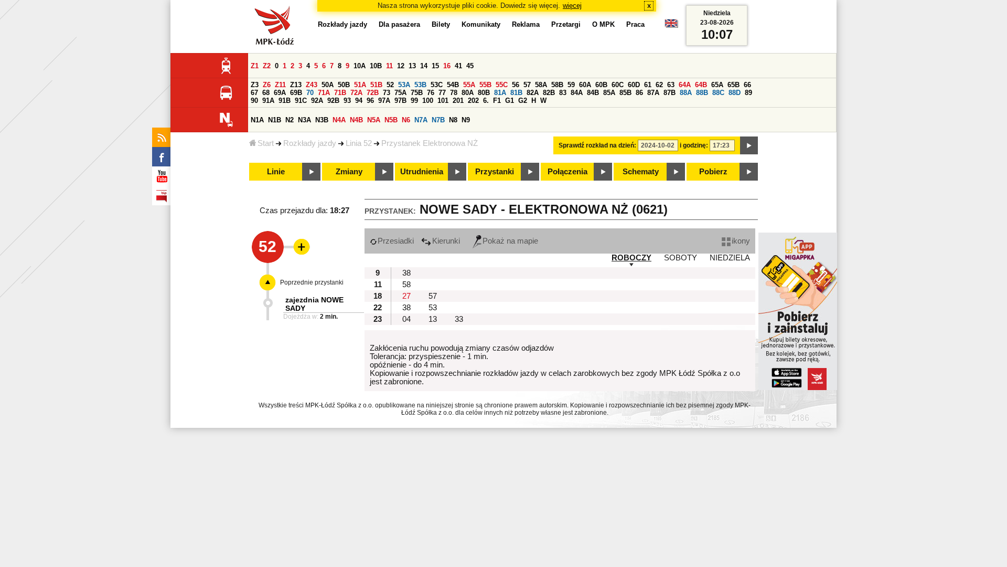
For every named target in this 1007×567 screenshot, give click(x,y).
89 (748, 93)
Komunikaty (481, 24)
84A (577, 93)
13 (412, 66)
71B (340, 93)
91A (268, 100)
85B (625, 93)
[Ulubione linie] (298, 247)
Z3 (255, 85)
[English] (671, 26)
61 (647, 85)
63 (670, 85)
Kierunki (446, 241)
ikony (741, 241)
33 (459, 319)
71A (324, 93)
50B (344, 85)
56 (515, 85)
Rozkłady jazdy (309, 143)
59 (571, 85)
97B (400, 100)
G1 (509, 100)
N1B (274, 120)
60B (601, 85)
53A (404, 85)
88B (702, 93)
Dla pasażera (399, 24)
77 (442, 93)
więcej (572, 5)
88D (735, 93)
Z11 (280, 85)
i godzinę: (694, 145)
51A (360, 85)
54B (453, 85)
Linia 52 (359, 143)
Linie (276, 171)
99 (414, 100)
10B (376, 66)
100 (427, 100)
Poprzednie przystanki (312, 282)
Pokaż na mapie (510, 241)
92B (333, 100)
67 (254, 93)
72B (373, 93)
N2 (289, 120)
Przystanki (494, 171)
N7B (438, 120)
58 (406, 284)
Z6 (267, 85)
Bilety (441, 24)
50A (328, 85)
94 (358, 100)
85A (609, 93)
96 (370, 100)
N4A (339, 120)
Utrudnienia (421, 171)
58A (541, 85)
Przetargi (566, 24)
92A (317, 100)
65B (733, 85)
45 (470, 66)
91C (301, 100)
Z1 (255, 66)
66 (747, 85)
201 (458, 100)
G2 (522, 100)
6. (486, 100)
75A (400, 93)
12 (400, 66)
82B (549, 93)
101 (442, 100)
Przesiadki (396, 241)
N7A (420, 120)
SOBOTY (680, 258)
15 (435, 66)
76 (430, 93)
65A (717, 85)
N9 (466, 120)
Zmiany (349, 171)
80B (484, 93)
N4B (356, 120)
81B (516, 93)
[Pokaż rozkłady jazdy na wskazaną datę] (749, 145)
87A (653, 93)
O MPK (603, 24)
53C (437, 85)
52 (390, 85)
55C (502, 85)
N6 (406, 120)
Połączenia (567, 171)
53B (420, 85)
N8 (453, 120)
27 (406, 296)
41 (458, 66)
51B (376, 85)
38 (406, 273)
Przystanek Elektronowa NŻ (429, 143)
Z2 (267, 66)
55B (485, 85)
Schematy (641, 171)
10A (359, 66)
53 (432, 307)
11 (389, 66)
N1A (257, 120)
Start (266, 143)
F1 (497, 100)
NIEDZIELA (730, 258)
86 (639, 93)
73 (386, 93)
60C (618, 85)
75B (417, 93)
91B (284, 100)
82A (533, 93)
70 (310, 93)
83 (562, 93)
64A (685, 85)
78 (453, 93)
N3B (321, 120)
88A (686, 93)
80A (468, 93)
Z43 (311, 85)
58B (557, 85)
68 (266, 93)
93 (347, 100)
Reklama (526, 24)
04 (406, 319)
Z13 (296, 85)
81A (500, 93)
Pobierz (713, 171)
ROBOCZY (631, 258)
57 (527, 85)
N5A (373, 120)
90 (254, 100)
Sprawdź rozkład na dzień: (597, 145)
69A (280, 93)
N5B (391, 120)
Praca (635, 24)
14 (423, 66)
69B (296, 93)
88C (718, 93)
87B (669, 93)
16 (447, 66)
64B (701, 85)
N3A (304, 120)
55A (469, 85)
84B (593, 93)
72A (356, 93)
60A (585, 85)
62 (659, 85)
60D (634, 85)
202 (473, 100)
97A (384, 100)
